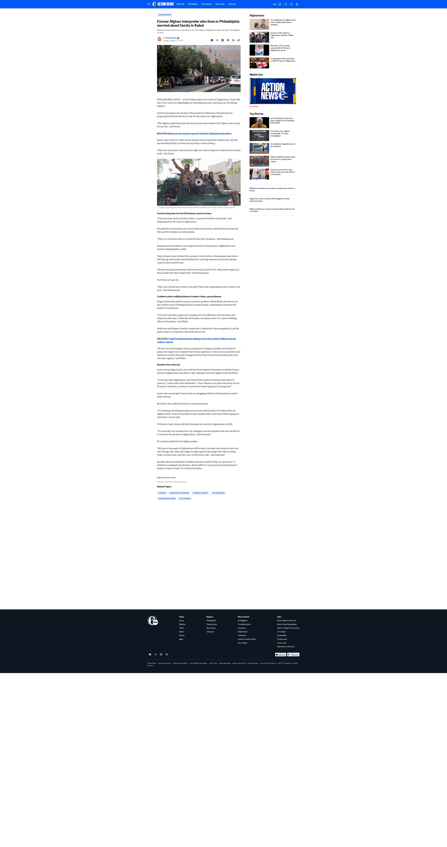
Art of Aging (242, 643)
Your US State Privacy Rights (198, 663)
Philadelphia (193, 4)
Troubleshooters (244, 624)
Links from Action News (247, 639)
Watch (181, 632)
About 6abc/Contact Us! (286, 621)
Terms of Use (213, 663)
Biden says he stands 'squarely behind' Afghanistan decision (199, 133)
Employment (282, 639)
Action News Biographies (287, 624)
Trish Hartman (170, 38)
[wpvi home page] (153, 620)
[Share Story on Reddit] (223, 40)
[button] (148, 4)
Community (281, 643)
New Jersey (220, 4)
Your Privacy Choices (164, 663)
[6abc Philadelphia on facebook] (150, 654)
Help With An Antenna (285, 647)
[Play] (273, 91)
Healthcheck (242, 632)
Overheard (242, 635)
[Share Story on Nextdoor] (228, 40)
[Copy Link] (239, 40)
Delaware (231, 4)
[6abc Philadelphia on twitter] (155, 654)
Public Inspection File (239, 663)
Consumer (242, 628)
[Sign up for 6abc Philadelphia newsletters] (166, 654)
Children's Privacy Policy (180, 663)
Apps (181, 639)
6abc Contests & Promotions (288, 628)
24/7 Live (180, 4)
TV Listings (281, 632)
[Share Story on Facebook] (212, 40)
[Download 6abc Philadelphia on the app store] (280, 654)
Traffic (181, 628)
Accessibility (282, 635)
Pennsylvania (206, 4)
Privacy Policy (152, 663)
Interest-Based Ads (225, 663)
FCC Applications (253, 663)
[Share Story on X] (217, 40)
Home (181, 621)
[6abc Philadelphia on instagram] (161, 654)
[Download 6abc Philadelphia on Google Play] (293, 654)
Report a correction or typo (166, 477)
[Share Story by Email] (233, 40)
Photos (182, 635)
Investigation (243, 621)
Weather (182, 624)
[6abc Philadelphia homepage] (163, 4)
